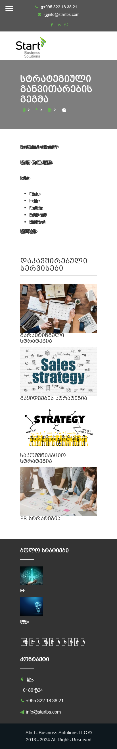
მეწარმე (70, 642)
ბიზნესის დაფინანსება (44, 642)
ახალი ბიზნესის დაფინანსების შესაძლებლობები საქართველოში (22, 621)
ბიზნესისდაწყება (51, 642)
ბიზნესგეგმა (37, 642)
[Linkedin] (59, 25)
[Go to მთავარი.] (24, 109)
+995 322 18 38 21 (45, 700)
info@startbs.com (64, 14)
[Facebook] (52, 25)
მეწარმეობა (76, 642)
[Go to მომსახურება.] (37, 109)
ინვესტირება (63, 642)
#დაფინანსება (24, 642)
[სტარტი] (36, 45)
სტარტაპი (82, 642)
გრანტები (57, 642)
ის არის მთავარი (21, 591)
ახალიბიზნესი (31, 642)
